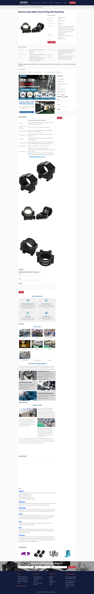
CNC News (35, 584)
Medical (51, 579)
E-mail (20, 278)
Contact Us (65, 2)
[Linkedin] (25, 586)
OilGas (50, 584)
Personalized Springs (61, 91)
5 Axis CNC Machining (38, 576)
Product (50, 2)
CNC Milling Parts (60, 81)
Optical (50, 582)
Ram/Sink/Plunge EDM (38, 582)
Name (20, 273)
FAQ (44, 72)
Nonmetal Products (60, 94)
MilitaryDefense (52, 581)
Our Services (30, 72)
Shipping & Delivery (50, 72)
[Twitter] (20, 586)
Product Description (22, 72)
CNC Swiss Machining (38, 578)
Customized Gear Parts (61, 89)
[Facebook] (18, 586)
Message (20, 283)
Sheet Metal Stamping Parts (62, 84)
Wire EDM (35, 581)
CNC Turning (36, 579)
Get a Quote (58, 72)
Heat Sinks (59, 86)
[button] (72, 3)
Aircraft (50, 578)
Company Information (38, 72)
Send (21, 292)
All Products (60, 76)
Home (33, 2)
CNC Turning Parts (60, 79)
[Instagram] (22, 586)
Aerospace (51, 576)
